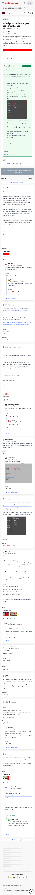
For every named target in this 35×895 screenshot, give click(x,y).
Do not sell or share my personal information (21, 890)
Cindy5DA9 (7, 31)
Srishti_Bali (9, 65)
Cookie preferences (7, 890)
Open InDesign (27, 13)
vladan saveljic (11, 457)
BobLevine (10, 727)
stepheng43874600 (9, 701)
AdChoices (7, 893)
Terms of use (15, 887)
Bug (4, 160)
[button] (3, 3)
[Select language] (24, 3)
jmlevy (9, 623)
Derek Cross (10, 263)
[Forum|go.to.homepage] (12, 3)
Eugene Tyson (11, 786)
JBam (6, 675)
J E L (11, 279)
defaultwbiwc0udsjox (10, 551)
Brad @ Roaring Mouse (13, 404)
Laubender (7, 304)
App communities (11, 7)
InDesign (19, 7)
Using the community (7, 887)
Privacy (21, 887)
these (8, 85)
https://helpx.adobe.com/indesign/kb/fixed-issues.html (15, 310)
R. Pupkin (7, 346)
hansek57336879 (9, 439)
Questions (26, 7)
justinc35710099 (8, 753)
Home (4, 7)
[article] (17, 223)
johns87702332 (8, 187)
